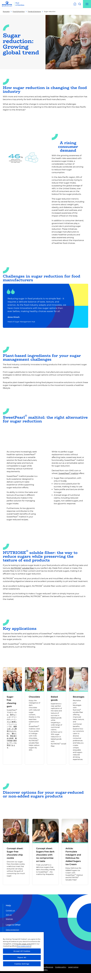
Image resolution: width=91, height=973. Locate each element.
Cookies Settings (21, 964)
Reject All (22, 957)
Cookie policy (60, 967)
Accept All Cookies (22, 951)
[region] (22, 951)
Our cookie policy (24, 946)
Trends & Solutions (34, 11)
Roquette (6, 11)
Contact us (10, 910)
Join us (9, 915)
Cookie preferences (45, 967)
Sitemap (9, 919)
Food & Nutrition (19, 11)
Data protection (12, 930)
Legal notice (73, 967)
